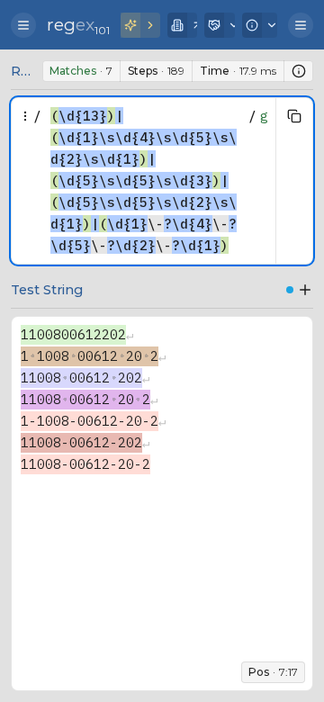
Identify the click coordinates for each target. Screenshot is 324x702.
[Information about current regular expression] (298, 71)
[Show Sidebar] (23, 25)
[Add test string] (305, 290)
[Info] (259, 25)
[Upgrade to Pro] (140, 25)
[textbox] (145, 180)
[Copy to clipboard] (294, 116)
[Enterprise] (182, 25)
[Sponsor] (219, 25)
